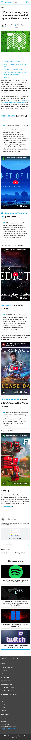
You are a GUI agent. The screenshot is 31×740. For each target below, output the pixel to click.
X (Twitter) (13, 658)
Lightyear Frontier (10, 399)
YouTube (17, 658)
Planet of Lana (8, 116)
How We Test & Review (7, 687)
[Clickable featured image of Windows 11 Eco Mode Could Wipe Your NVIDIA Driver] (15, 616)
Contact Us (4, 670)
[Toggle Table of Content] (2, 58)
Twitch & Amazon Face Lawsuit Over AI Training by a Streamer (15, 647)
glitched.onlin (7, 507)
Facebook (9, 658)
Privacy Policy (5, 724)
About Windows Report (7, 667)
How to (3, 704)
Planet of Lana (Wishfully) (12, 61)
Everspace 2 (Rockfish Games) (13, 69)
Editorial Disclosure (6, 684)
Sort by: (17, 553)
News (2, 7)
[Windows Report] (11, 2)
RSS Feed (4, 718)
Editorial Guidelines (6, 681)
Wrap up (6, 77)
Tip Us (3, 673)
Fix (2, 701)
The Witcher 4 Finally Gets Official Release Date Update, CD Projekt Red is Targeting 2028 (15, 603)
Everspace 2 (7, 305)
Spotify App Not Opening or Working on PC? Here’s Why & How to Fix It (15, 581)
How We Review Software (8, 690)
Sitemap (3, 721)
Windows (3, 710)
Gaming (3, 707)
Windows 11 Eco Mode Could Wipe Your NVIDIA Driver (15, 625)
